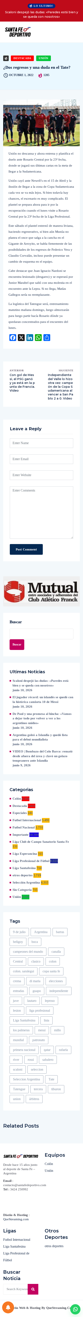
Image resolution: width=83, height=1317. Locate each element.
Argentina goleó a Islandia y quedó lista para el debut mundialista (40, 737)
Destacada (22, 58)
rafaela (63, 1050)
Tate (51, 1079)
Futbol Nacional (24, 827)
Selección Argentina (26, 882)
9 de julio (19, 932)
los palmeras (21, 1030)
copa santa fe (51, 971)
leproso (50, 1000)
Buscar (16, 621)
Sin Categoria (22, 889)
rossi (31, 1059)
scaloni (17, 1069)
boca (34, 942)
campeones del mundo (28, 951)
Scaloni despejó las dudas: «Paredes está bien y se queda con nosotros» (41, 14)
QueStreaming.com (16, 1219)
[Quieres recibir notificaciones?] (8, 1307)
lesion (17, 1010)
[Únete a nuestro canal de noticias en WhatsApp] (75, 1309)
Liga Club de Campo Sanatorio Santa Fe (41, 841)
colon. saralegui (23, 971)
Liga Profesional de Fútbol (31, 861)
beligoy (18, 942)
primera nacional (24, 1050)
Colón (17, 798)
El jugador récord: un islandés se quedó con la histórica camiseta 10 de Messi (43, 699)
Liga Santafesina (24, 868)
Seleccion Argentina (26, 1079)
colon (52, 961)
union (17, 1099)
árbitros (34, 1099)
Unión (43, 58)
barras (60, 932)
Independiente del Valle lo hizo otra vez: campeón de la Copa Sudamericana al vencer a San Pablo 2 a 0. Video (60, 386)
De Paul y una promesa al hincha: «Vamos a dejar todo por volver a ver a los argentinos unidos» (42, 718)
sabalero (47, 1059)
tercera (38, 1089)
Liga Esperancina (25, 853)
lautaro (31, 1000)
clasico (35, 961)
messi (42, 1030)
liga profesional (39, 1010)
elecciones (56, 981)
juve (16, 1000)
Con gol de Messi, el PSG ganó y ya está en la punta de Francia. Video (22, 382)
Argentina (40, 932)
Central (18, 961)
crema (17, 981)
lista (46, 1020)
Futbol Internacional (27, 820)
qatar (47, 1050)
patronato (38, 1040)
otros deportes (23, 875)
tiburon (56, 1089)
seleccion (37, 1069)
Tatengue (19, 1089)
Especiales (20, 813)
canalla (56, 951)
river (16, 1059)
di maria (35, 981)
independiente (58, 991)
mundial (18, 1040)
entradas (18, 991)
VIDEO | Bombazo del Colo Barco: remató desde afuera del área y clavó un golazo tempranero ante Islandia (43, 756)
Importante (21, 834)
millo (57, 1030)
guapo (37, 991)
